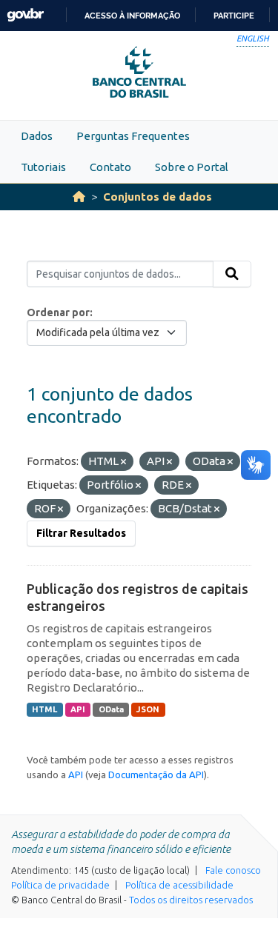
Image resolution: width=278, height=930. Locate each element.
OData (111, 709)
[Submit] (232, 274)
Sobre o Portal (191, 167)
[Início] (79, 196)
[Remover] (123, 462)
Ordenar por (58, 312)
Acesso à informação (132, 15)
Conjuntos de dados (157, 196)
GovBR (25, 15)
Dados (37, 136)
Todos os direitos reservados (191, 899)
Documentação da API (156, 774)
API (77, 709)
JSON (147, 709)
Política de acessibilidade (179, 885)
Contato (110, 167)
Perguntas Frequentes (133, 136)
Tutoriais (43, 167)
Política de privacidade (60, 885)
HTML (44, 709)
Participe (234, 15)
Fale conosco (233, 870)
